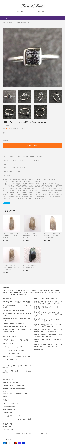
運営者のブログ (45, 434)
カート (62, 18)
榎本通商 (8, 439)
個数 (4, 133)
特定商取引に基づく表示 (21, 434)
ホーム (4, 22)
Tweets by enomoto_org (6, 429)
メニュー (5, 18)
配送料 (8, 128)
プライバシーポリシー (34, 434)
